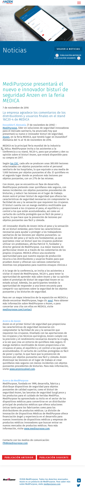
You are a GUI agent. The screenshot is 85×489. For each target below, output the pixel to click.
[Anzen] (7, 4)
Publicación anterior (70, 55)
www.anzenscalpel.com (22, 368)
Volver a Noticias (68, 49)
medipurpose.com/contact (17, 309)
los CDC (14, 163)
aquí (50, 300)
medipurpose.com (52, 484)
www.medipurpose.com (37, 428)
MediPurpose (10, 127)
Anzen (6, 136)
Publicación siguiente (65, 58)
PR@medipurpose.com (15, 443)
